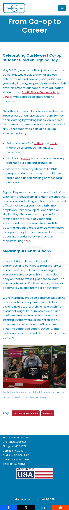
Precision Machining (26, 413)
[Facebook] (8, 507)
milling (38, 143)
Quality (47, 413)
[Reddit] (60, 507)
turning (54, 143)
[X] (26, 507)
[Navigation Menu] (62, 8)
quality (25, 158)
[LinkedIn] (43, 507)
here (27, 241)
